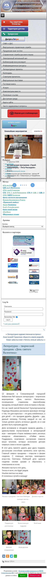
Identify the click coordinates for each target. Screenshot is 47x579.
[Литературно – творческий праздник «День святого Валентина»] (9, 494)
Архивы (5, 224)
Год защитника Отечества (16, 22)
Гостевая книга (9, 84)
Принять (22, 575)
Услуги (5, 88)
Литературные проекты (13, 69)
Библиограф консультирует (14, 62)
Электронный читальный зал (15, 58)
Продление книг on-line (12, 51)
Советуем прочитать (11, 77)
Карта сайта (8, 102)
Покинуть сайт (35, 575)
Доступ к (11, 39)
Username (8, 306)
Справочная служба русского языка (18, 55)
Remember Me (9, 317)
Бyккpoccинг (16, 34)
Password (7, 312)
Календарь (7, 73)
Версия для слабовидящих (26, 113)
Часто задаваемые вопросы (15, 106)
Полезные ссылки (10, 95)
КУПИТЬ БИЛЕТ (14, 122)
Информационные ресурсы (14, 66)
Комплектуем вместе (12, 91)
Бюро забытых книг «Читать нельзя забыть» (25, 340)
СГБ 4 (12, 561)
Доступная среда (10, 99)
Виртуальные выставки (13, 80)
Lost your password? (12, 324)
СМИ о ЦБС (8, 44)
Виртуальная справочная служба (17, 47)
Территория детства (16, 28)
